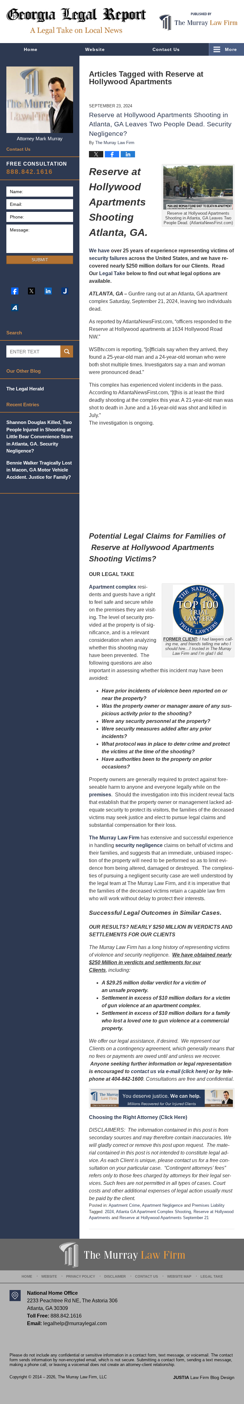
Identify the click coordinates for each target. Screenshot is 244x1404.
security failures (108, 258)
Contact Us (166, 49)
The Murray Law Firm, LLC (82, 1377)
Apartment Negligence (162, 1205)
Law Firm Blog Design (203, 1377)
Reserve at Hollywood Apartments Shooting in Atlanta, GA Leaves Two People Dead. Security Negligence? (160, 124)
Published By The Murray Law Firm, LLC (198, 22)
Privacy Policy (80, 1276)
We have (99, 250)
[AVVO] (14, 307)
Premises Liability (208, 1205)
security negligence (139, 845)
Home (30, 49)
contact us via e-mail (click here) (169, 1071)
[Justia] (65, 291)
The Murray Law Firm (114, 837)
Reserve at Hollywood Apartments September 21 (164, 1217)
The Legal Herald (25, 388)
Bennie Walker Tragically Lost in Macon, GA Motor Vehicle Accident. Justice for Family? (39, 470)
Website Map (179, 1276)
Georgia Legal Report (76, 21)
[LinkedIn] (48, 291)
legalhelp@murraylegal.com (75, 1323)
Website (95, 49)
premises (100, 794)
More (231, 49)
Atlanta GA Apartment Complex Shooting (153, 1211)
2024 (109, 1211)
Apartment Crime (124, 1205)
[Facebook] (14, 291)
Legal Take (112, 273)
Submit (39, 259)
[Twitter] (31, 291)
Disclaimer (115, 1276)
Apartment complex (112, 587)
